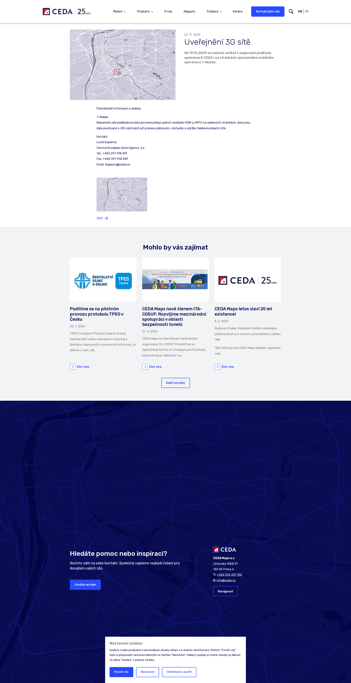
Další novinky (175, 383)
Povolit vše (121, 671)
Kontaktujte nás (268, 11)
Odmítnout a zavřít (179, 671)
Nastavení (147, 671)
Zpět (100, 218)
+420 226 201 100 (229, 574)
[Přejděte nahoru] (343, 675)
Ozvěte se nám (85, 584)
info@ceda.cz (226, 580)
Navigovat (225, 591)
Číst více (83, 367)
